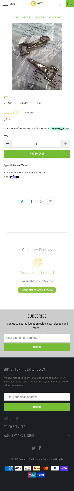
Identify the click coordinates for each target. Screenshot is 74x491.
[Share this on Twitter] (22, 201)
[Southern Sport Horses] (37, 3)
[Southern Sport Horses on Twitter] (33, 448)
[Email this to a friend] (51, 201)
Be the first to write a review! (37, 290)
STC (6, 97)
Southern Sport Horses (30, 459)
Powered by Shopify (53, 459)
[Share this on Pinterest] (41, 201)
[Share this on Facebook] (32, 201)
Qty (6, 136)
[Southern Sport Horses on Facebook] (40, 448)
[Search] (61, 3)
